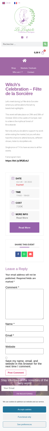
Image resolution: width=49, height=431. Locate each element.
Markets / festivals (28, 68)
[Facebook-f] (26, 37)
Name (10, 324)
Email (9, 335)
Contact (30, 72)
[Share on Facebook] (18, 254)
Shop (13, 68)
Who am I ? (18, 72)
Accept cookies (24, 409)
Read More (22, 218)
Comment (12, 287)
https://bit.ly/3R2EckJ (17, 160)
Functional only (24, 417)
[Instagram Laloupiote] (22, 37)
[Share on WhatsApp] (24, 254)
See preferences (24, 424)
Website (10, 346)
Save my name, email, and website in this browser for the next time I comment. (23, 364)
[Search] (45, 44)
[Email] (30, 254)
